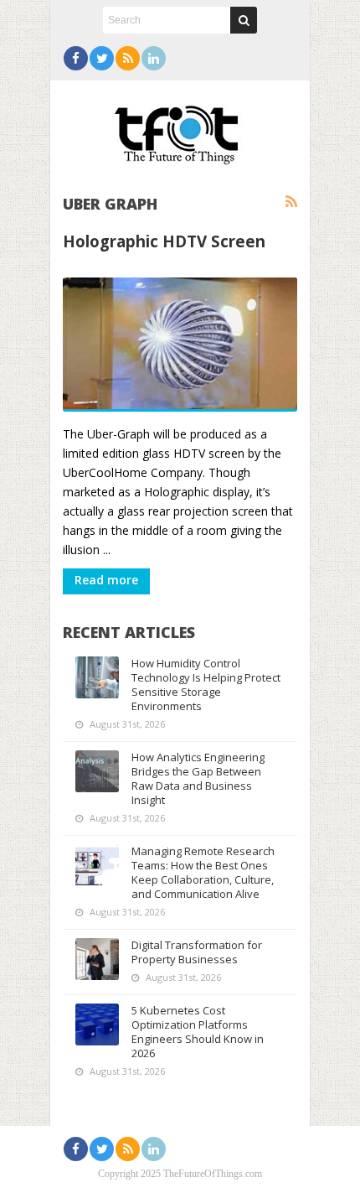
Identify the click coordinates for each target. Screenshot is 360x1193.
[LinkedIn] (154, 58)
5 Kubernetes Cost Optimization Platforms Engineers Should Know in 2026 (197, 1032)
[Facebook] (76, 58)
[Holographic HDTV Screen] (180, 345)
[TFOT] (180, 129)
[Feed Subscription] (291, 202)
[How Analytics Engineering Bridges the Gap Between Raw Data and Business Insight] (97, 771)
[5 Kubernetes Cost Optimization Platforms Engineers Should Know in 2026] (97, 1024)
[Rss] (128, 58)
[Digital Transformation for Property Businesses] (97, 959)
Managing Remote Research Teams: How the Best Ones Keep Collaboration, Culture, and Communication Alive (203, 872)
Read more (106, 580)
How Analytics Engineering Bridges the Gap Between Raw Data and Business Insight (198, 778)
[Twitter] (102, 58)
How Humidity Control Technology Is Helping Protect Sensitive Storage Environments (205, 684)
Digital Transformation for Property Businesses (196, 952)
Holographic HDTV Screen (164, 241)
